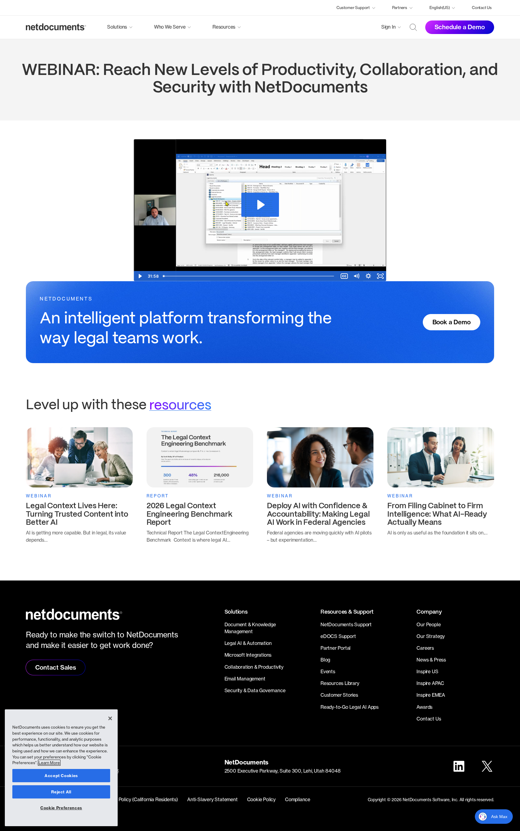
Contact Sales (55, 667)
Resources (223, 27)
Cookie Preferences (61, 807)
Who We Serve (170, 27)
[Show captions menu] (344, 276)
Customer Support (353, 7)
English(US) (439, 7)
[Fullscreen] (380, 276)
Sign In (388, 27)
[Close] (110, 718)
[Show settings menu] (368, 276)
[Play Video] (140, 276)
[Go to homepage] (56, 27)
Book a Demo (451, 322)
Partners (399, 7)
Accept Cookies (61, 775)
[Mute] (356, 276)
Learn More (49, 762)
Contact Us (482, 7)
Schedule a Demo (460, 27)
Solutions (117, 27)
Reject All (61, 791)
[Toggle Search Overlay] (413, 27)
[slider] (249, 276)
